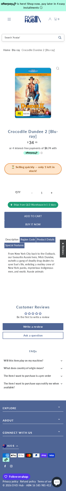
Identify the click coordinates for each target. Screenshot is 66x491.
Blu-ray (16, 50)
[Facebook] (5, 466)
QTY (17, 192)
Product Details (46, 239)
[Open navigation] (14, 19)
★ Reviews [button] (63, 248)
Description (12, 239)
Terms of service (46, 481)
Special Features (14, 245)
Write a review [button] (33, 326)
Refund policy (28, 481)
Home (6, 50)
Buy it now (33, 224)
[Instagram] (11, 466)
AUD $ (10, 445)
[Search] (60, 37)
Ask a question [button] (33, 335)
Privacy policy (10, 481)
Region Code (28, 239)
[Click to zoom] (58, 68)
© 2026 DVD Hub (13, 485)
